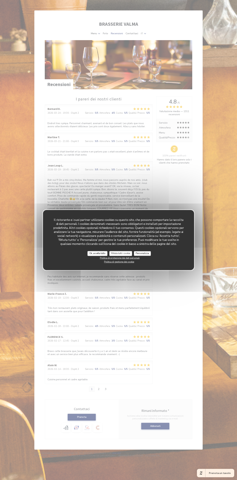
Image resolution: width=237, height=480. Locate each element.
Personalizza (142, 253)
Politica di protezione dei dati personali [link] (120, 257)
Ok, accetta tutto (97, 253)
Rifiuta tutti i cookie (120, 253)
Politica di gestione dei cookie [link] (119, 261)
